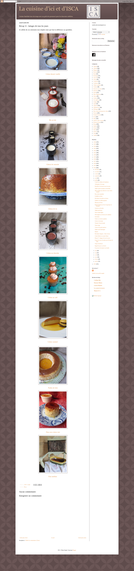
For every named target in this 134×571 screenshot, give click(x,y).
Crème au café (53, 297)
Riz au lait (53, 120)
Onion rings (97, 225)
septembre (97, 176)
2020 (95, 154)
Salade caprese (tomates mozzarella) (102, 188)
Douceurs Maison (98, 282)
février (96, 259)
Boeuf (94, 74)
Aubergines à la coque (99, 184)
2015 (95, 165)
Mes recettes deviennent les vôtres (100, 111)
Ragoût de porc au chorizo (100, 246)
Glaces (94, 96)
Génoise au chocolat (99, 208)
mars (96, 257)
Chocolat (95, 77)
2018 (95, 159)
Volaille (95, 135)
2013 (95, 264)
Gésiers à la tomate (99, 221)
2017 (95, 161)
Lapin (94, 103)
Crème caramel (53, 342)
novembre (97, 171)
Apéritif (95, 68)
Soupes (95, 128)
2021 (95, 152)
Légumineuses (96, 107)
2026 (95, 142)
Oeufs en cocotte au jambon (101, 218)
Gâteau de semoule (52, 164)
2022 (95, 150)
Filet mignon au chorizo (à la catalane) (103, 214)
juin (96, 250)
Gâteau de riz (53, 209)
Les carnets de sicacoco (99, 288)
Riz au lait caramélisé (99, 194)
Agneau (95, 66)
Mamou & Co (97, 290)
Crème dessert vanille (53, 74)
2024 (95, 146)
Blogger (74, 550)
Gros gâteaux (96, 100)
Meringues (95, 109)
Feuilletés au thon (98, 196)
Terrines (95, 131)
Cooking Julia (97, 280)
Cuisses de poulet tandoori (100, 227)
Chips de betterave (99, 243)
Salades (95, 126)
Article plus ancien (82, 537)
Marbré (96, 231)
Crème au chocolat (52, 253)
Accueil (52, 537)
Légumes (95, 105)
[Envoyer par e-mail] (34, 485)
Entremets (95, 90)
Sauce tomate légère (99, 212)
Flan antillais (52, 476)
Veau (94, 133)
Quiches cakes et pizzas (98, 120)
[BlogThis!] (36, 485)
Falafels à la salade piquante (101, 200)
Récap (25, 486)
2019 (95, 157)
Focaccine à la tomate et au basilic (102, 248)
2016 (95, 163)
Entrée (94, 92)
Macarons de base (99, 202)
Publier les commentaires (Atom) (32, 540)
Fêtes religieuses (97, 94)
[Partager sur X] (37, 485)
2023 (95, 148)
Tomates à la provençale (100, 223)
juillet (96, 180)
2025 (95, 144)
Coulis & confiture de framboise (102, 182)
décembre (97, 169)
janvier (96, 261)
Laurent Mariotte (98, 285)
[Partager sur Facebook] (39, 485)
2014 (95, 167)
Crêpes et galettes (97, 85)
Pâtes (94, 118)
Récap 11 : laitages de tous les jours (102, 238)
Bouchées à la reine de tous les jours (102, 186)
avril (96, 255)
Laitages (95, 102)
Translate (103, 34)
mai (96, 252)
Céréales (95, 87)
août (96, 178)
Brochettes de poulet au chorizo (101, 198)
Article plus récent (23, 537)
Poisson (95, 113)
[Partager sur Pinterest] (41, 485)
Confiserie (95, 81)
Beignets (95, 70)
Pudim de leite (53, 388)
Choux (94, 79)
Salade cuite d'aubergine (100, 229)
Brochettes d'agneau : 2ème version (102, 233)
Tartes (94, 129)
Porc (94, 116)
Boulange (95, 75)
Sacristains (97, 216)
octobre (96, 173)
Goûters (95, 98)
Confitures (95, 83)
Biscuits (95, 72)
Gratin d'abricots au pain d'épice (101, 236)
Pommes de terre (97, 114)
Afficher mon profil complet (98, 273)
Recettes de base (96, 122)
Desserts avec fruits (97, 88)
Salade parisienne (98, 210)
